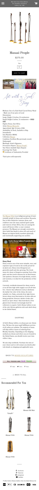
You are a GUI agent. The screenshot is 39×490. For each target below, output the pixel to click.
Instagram (20, 475)
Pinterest (20, 473)
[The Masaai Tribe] (19, 88)
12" (19, 67)
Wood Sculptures (24, 355)
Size (19, 63)
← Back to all (19, 375)
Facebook (20, 470)
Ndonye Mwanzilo (13, 126)
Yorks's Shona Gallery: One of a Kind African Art (21, 481)
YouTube (20, 477)
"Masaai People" (21, 145)
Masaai (12, 137)
